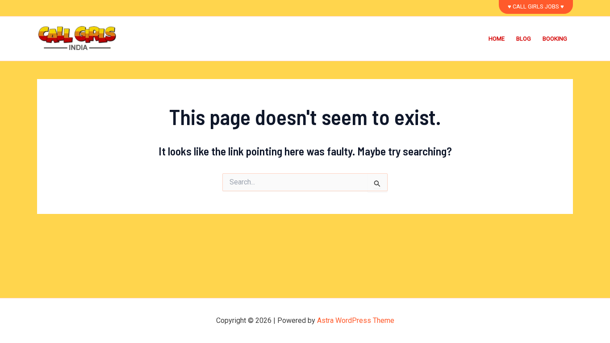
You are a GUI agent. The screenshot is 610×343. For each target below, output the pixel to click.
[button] (536, 7)
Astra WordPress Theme (355, 320)
